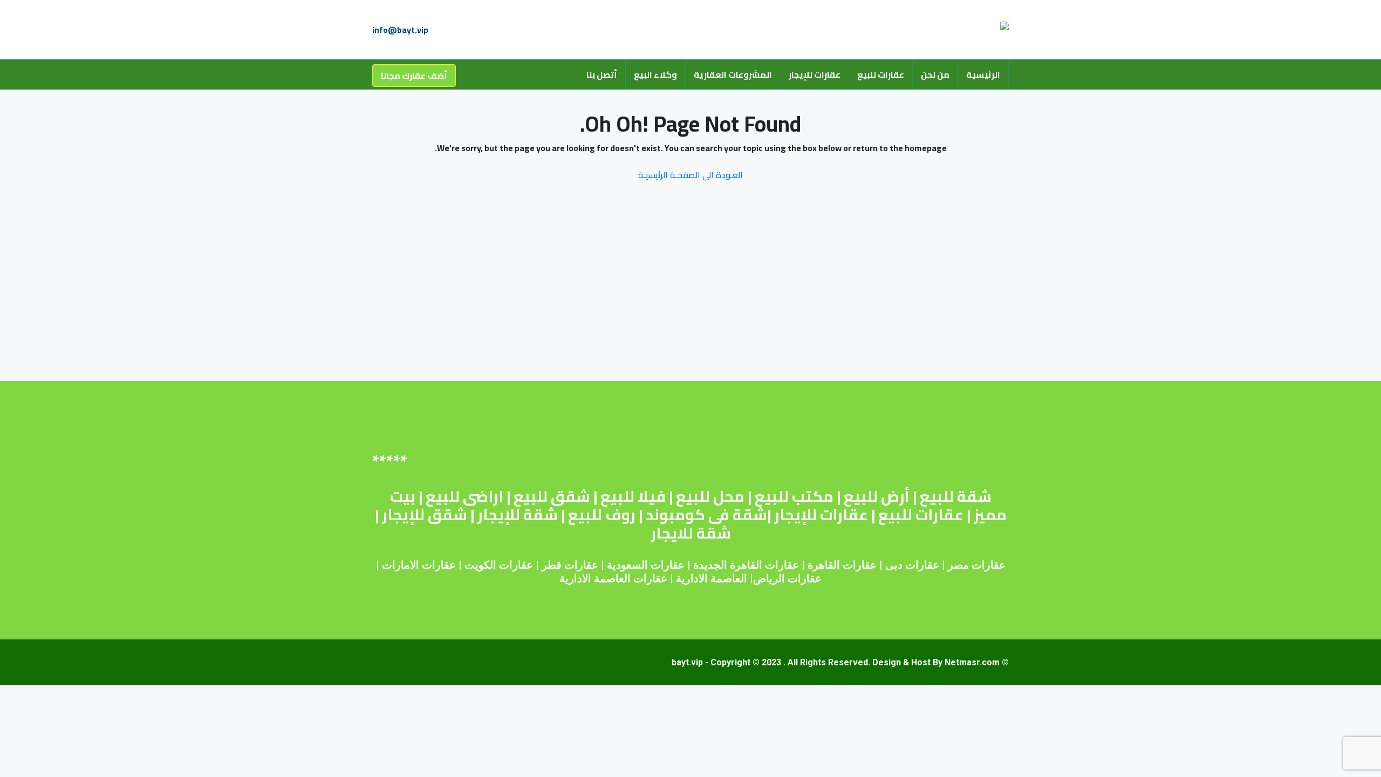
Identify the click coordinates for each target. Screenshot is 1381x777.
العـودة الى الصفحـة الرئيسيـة (690, 175)
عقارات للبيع (880, 74)
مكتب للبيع (794, 496)
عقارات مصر (977, 564)
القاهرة (824, 564)
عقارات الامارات (419, 564)
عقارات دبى (912, 564)
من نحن (935, 74)
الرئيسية (983, 74)
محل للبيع (710, 496)
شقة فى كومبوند (706, 515)
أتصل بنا (601, 74)
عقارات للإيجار (814, 74)
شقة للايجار (691, 533)
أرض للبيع (877, 496)
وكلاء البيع (655, 74)
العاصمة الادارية (711, 578)
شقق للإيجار (424, 515)
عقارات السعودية (646, 564)
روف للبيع (601, 515)
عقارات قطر (570, 564)
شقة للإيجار (517, 515)
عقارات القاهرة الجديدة (746, 564)
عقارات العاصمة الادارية (613, 578)
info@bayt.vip (400, 30)
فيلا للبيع (633, 496)
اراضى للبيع (464, 496)
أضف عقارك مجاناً (414, 75)
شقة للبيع (956, 496)
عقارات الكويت (498, 564)
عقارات (860, 564)
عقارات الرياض (787, 578)
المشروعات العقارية (733, 74)
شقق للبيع (552, 496)
